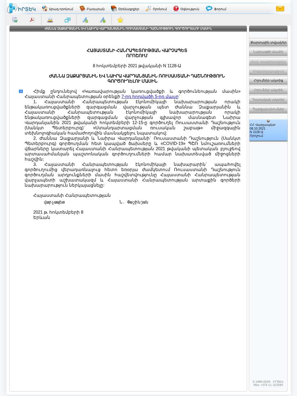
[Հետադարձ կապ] (280, 8)
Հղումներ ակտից (268, 80)
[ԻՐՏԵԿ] (21, 8)
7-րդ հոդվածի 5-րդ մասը (150, 96)
